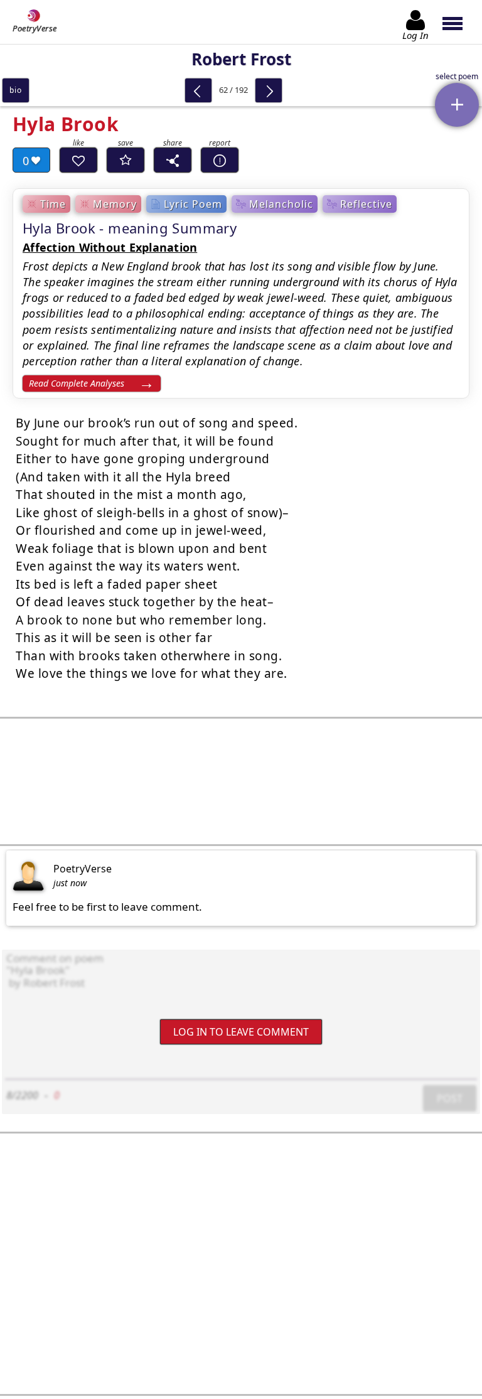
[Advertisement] (241, 781)
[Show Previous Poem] (198, 90)
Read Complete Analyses (76, 383)
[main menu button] (458, 22)
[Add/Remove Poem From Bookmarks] (125, 160)
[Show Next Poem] (268, 90)
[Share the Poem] (172, 160)
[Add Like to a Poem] (78, 160)
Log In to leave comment (241, 1032)
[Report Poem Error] (219, 160)
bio (15, 90)
